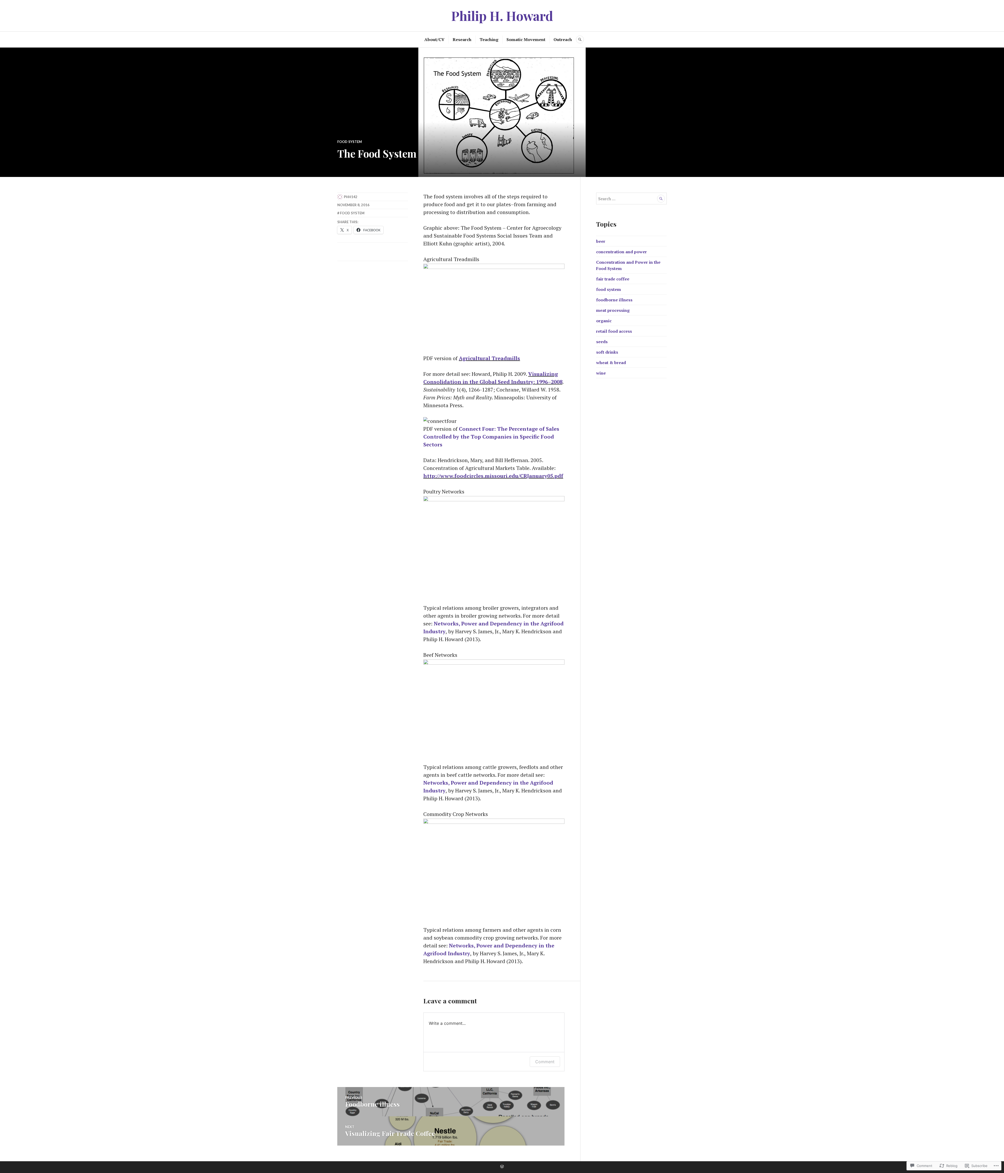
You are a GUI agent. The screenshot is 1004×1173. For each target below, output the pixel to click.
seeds (602, 341)
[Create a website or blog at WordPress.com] (502, 1166)
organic (604, 321)
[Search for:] (631, 199)
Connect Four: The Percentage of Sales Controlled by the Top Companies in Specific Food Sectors (491, 436)
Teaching (489, 39)
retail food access (614, 331)
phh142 (350, 197)
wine (601, 373)
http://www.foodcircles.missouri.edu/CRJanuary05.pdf (493, 475)
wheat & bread (611, 362)
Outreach (563, 39)
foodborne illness (614, 300)
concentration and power (621, 252)
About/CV (434, 39)
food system (349, 142)
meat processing (613, 310)
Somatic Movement (525, 39)
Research (462, 39)
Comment (545, 1061)
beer (600, 241)
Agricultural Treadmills (489, 358)
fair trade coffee (612, 279)
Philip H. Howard (502, 15)
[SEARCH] (580, 39)
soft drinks (607, 352)
